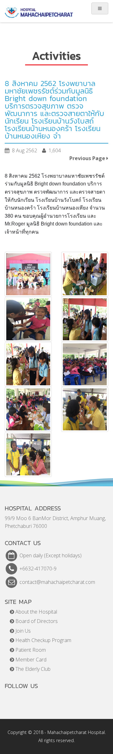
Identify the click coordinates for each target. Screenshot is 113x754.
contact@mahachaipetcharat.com (57, 582)
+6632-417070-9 (37, 568)
